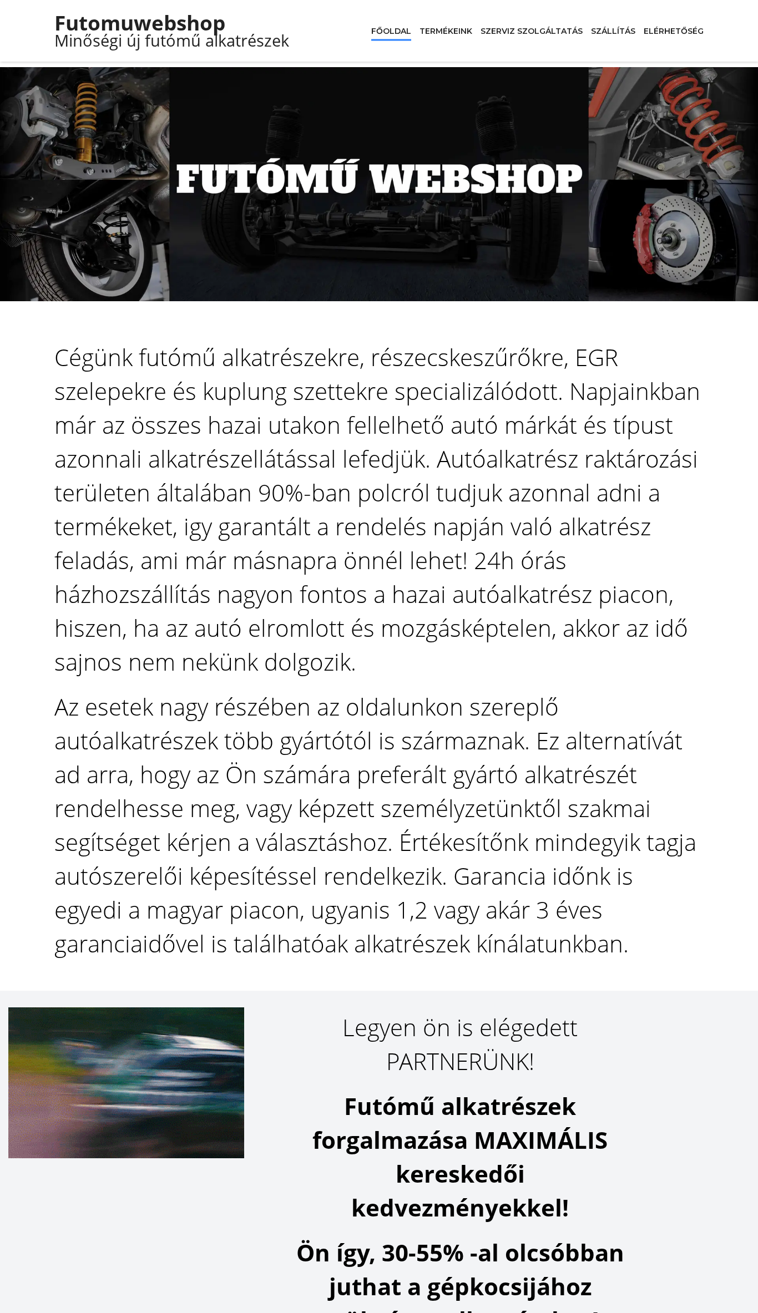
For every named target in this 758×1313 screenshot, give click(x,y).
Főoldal (391, 31)
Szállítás (613, 31)
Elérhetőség (674, 31)
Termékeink (446, 31)
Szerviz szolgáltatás (532, 31)
